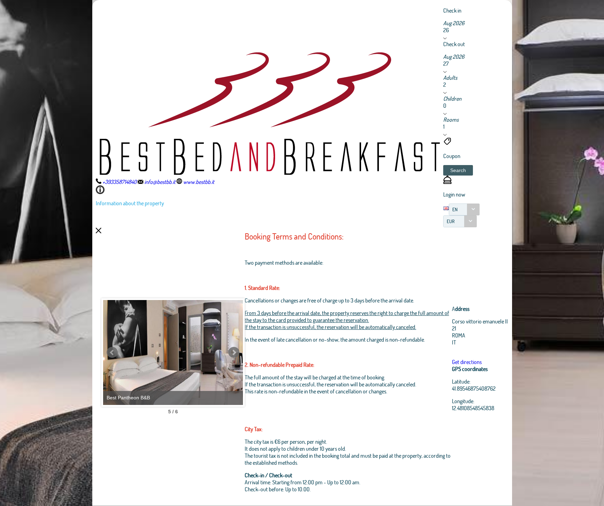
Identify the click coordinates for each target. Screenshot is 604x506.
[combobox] (464, 209)
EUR (451, 221)
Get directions (467, 361)
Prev (112, 352)
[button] (458, 170)
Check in (452, 10)
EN (455, 209)
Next (233, 352)
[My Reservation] (447, 181)
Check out (454, 44)
